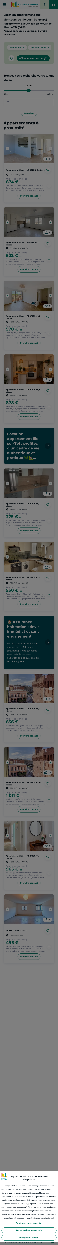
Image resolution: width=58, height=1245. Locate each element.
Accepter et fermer (29, 1237)
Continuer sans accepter (29, 1223)
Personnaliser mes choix (29, 1230)
